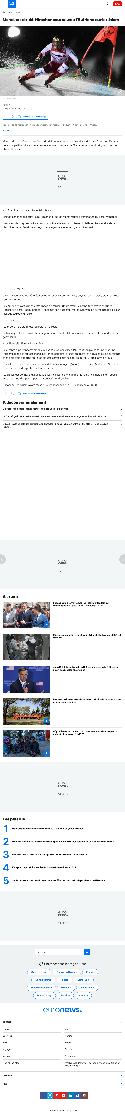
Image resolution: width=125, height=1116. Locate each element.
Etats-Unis (84, 979)
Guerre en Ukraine (67, 972)
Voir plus (6, 130)
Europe (6, 1029)
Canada (83, 995)
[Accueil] (4, 12)
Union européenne (41, 987)
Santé (67, 1042)
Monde (68, 1029)
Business (7, 1035)
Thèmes (7, 1021)
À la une (10, 596)
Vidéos (6, 1056)
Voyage (7, 1049)
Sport (18, 13)
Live (117, 3)
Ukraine (65, 995)
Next (5, 1042)
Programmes (71, 1056)
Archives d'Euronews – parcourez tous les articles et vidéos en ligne (92, 1064)
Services (7, 1075)
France (90, 972)
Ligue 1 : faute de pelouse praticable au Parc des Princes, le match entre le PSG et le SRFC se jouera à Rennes (55, 425)
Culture (68, 1049)
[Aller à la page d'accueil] (12, 4)
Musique (66, 987)
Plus (5, 1083)
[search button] (87, 952)
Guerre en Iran (39, 972)
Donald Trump (43, 979)
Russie (64, 979)
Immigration (87, 987)
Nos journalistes (11, 1062)
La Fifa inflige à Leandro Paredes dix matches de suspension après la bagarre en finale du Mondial (54, 416)
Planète (68, 1035)
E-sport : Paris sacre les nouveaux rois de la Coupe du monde (35, 408)
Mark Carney (44, 995)
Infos (10, 13)
